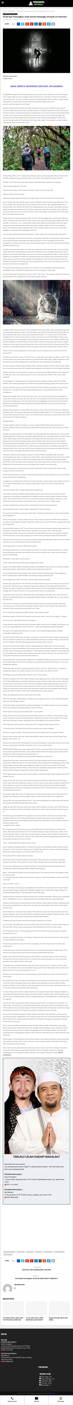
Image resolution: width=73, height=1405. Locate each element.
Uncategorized (13, 14)
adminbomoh (7, 19)
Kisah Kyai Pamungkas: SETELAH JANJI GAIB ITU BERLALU (36, 1278)
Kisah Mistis (6, 14)
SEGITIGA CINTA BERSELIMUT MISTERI (36, 1269)
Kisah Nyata (39, 1251)
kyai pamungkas (48, 1251)
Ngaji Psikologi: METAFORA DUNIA (58, 1319)
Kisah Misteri (20, 1251)
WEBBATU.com (51, 1393)
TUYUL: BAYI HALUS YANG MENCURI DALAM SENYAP (34, 1319)
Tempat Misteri (8, 1254)
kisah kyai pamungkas (9, 1251)
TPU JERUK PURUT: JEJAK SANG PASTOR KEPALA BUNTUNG (13, 1319)
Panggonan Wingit (59, 1251)
